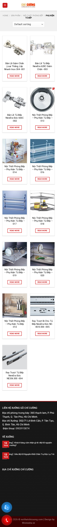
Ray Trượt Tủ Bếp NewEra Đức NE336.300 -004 (15, 375)
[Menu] (5, 5)
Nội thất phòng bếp (33, 15)
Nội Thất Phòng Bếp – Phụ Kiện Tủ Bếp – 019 (14, 272)
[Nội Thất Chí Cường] (28, 5)
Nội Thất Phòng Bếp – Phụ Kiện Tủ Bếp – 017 (14, 221)
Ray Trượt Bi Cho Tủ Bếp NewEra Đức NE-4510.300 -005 (42, 324)
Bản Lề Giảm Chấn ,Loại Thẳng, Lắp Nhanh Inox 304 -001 (14, 66)
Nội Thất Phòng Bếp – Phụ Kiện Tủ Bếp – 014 (14, 169)
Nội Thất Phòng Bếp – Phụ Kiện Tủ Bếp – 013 (42, 118)
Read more (14, 76)
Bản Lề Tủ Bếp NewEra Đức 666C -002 (15, 118)
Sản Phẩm (15, 15)
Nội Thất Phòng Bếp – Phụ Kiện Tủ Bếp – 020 (42, 272)
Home (5, 15)
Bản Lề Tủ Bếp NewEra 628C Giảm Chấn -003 (42, 66)
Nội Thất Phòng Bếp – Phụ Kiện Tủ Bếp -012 (15, 324)
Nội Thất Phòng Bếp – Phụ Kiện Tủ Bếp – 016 (42, 169)
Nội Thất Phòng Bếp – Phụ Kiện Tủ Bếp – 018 (42, 221)
